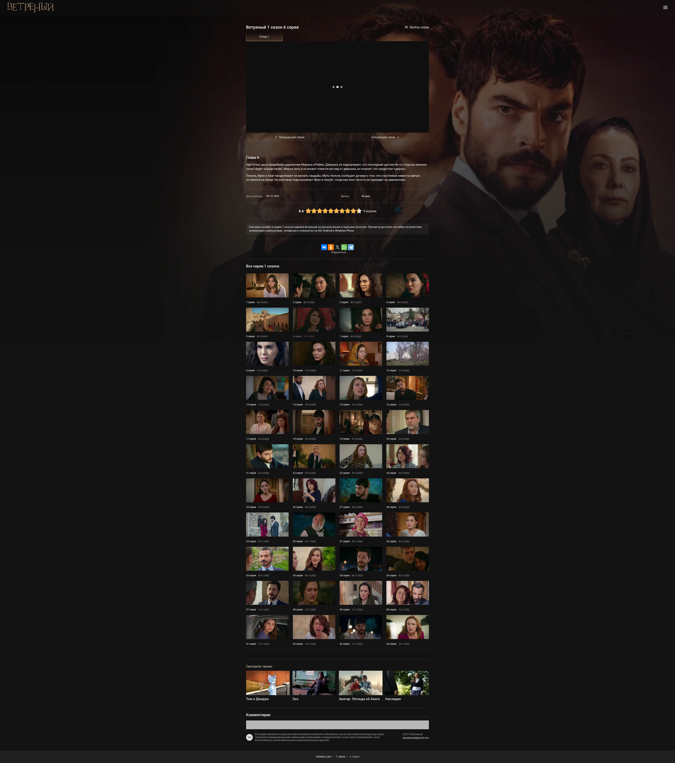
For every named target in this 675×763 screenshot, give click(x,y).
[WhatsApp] (344, 247)
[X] (337, 247)
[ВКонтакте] (324, 247)
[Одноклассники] (331, 247)
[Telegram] (351, 247)
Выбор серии (419, 27)
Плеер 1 (264, 36)
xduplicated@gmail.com (416, 738)
